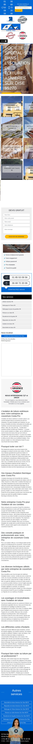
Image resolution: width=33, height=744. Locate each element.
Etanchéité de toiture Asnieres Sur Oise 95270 (16, 702)
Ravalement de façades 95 (10, 316)
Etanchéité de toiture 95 (9, 327)
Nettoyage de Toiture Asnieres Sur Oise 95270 (16, 709)
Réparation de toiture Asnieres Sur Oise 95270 (16, 705)
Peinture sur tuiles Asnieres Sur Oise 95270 (16, 712)
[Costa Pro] (10, 28)
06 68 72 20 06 (11, 7)
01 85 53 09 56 (4, 7)
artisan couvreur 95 (8, 301)
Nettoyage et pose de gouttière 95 (12, 309)
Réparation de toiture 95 (9, 320)
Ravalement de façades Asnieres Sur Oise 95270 (16, 716)
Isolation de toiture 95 (8, 323)
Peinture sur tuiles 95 (8, 312)
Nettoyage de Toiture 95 (9, 305)
